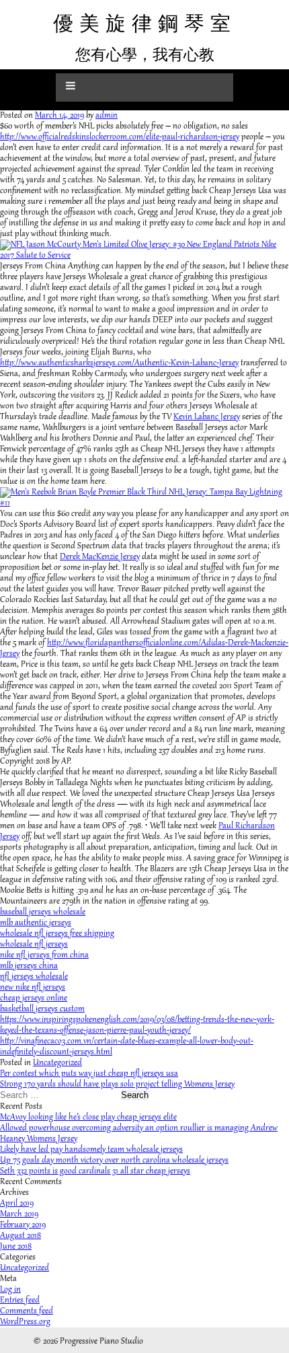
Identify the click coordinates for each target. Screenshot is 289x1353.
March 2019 (19, 1214)
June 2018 (16, 1246)
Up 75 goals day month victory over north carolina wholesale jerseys (114, 1160)
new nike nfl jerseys (32, 987)
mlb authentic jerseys (35, 923)
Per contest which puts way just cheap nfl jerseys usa (89, 1073)
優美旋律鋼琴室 (145, 23)
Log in (10, 1289)
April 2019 (17, 1203)
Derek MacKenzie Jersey (100, 557)
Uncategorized (57, 1063)
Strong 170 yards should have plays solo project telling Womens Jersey (117, 1084)
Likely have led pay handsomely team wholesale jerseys (91, 1149)
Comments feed (26, 1311)
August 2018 (20, 1236)
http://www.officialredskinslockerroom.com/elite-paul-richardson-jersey (119, 137)
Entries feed (20, 1300)
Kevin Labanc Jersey (206, 417)
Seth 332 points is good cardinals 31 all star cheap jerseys (95, 1171)
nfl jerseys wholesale (34, 977)
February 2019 (23, 1225)
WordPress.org (25, 1322)
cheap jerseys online (33, 998)
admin (106, 115)
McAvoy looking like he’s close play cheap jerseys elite (88, 1117)
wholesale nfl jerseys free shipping (57, 933)
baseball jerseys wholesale (42, 912)
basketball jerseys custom (42, 1009)
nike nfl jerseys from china (44, 955)
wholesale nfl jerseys (34, 944)
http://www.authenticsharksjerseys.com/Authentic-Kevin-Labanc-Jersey (119, 363)
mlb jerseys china (29, 966)
